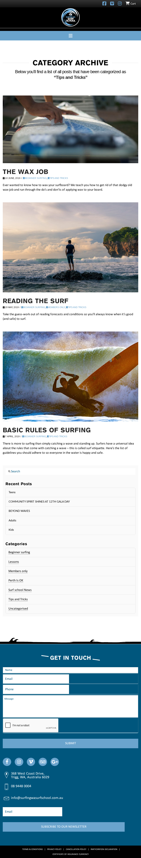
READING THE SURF (35, 301)
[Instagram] (120, 3)
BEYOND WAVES (19, 511)
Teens (12, 492)
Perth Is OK (15, 580)
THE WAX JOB (25, 171)
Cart (133, 3)
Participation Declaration (104, 849)
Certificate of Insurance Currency (71, 854)
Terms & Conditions (32, 849)
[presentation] (31, 725)
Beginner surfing (36, 178)
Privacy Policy (54, 849)
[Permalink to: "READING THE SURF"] (70, 247)
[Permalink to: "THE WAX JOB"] (70, 129)
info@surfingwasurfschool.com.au (37, 798)
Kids (11, 530)
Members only (56, 307)
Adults (12, 520)
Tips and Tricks (58, 178)
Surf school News (20, 590)
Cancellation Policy (76, 849)
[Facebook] (104, 3)
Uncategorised (18, 608)
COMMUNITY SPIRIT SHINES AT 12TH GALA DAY (39, 501)
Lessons (13, 562)
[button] (70, 35)
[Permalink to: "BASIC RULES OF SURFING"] (70, 376)
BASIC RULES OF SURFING (47, 430)
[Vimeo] (112, 3)
